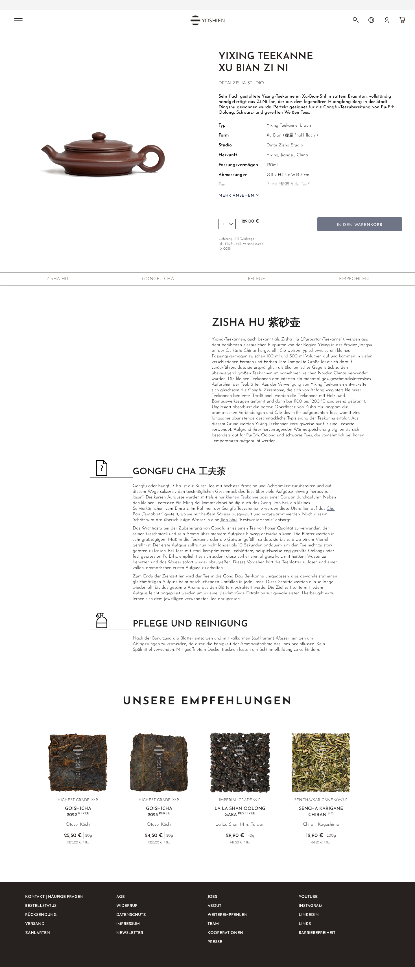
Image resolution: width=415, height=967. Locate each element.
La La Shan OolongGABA (240, 811)
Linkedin (309, 915)
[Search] (355, 20)
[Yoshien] (207, 20)
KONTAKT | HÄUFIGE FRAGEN (54, 897)
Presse (214, 942)
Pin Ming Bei (188, 503)
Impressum (128, 924)
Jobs (212, 897)
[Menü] (18, 21)
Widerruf (126, 906)
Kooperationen (225, 933)
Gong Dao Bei (274, 503)
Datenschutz (131, 915)
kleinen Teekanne (242, 497)
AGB (120, 897)
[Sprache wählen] (371, 20)
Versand (35, 924)
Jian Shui (228, 520)
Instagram (310, 906)
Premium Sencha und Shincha (171, 5)
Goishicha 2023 (159, 811)
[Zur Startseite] (24, 42)
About (214, 906)
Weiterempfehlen (227, 915)
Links (305, 924)
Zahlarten (37, 933)
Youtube (308, 897)
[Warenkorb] (402, 20)
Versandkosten (253, 244)
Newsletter (129, 933)
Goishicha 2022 (78, 811)
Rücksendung (41, 915)
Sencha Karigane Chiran (321, 811)
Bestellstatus (40, 906)
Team (213, 924)
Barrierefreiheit (317, 933)
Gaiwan (287, 497)
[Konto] (386, 20)
